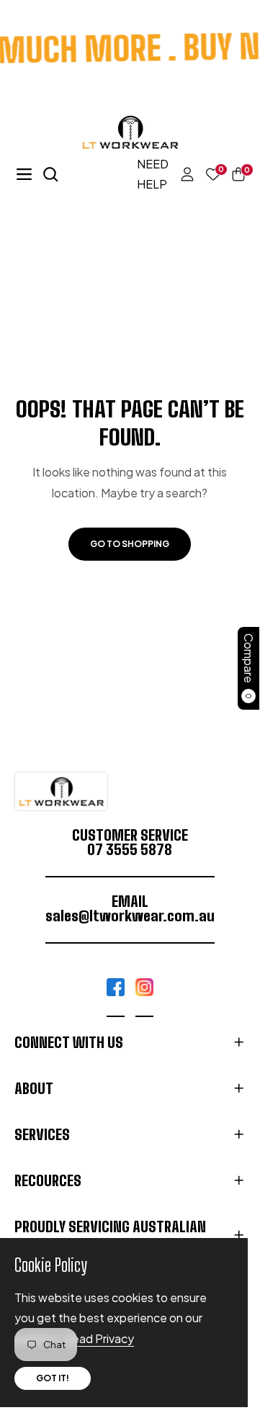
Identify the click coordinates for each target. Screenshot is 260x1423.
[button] (232, 174)
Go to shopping (129, 543)
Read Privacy (99, 1338)
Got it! (52, 1378)
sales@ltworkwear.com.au (130, 915)
